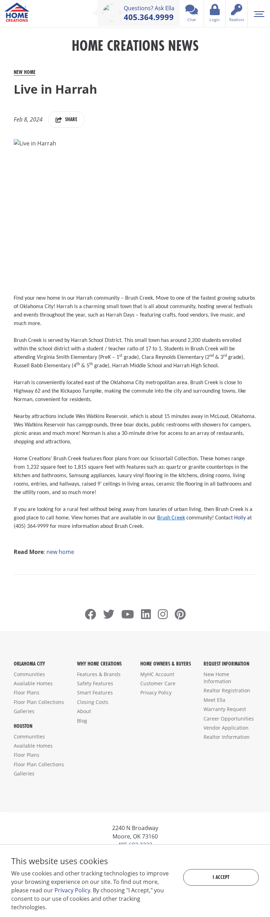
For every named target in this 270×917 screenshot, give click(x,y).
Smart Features (95, 692)
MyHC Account (157, 674)
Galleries (24, 711)
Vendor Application (226, 727)
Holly (240, 518)
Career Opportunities (229, 718)
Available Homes (33, 683)
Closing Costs (92, 702)
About (84, 711)
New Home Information (217, 678)
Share (70, 119)
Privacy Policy (156, 692)
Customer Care (157, 683)
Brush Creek (171, 518)
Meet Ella (214, 700)
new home (60, 552)
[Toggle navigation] (259, 13)
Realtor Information (227, 737)
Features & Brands (99, 674)
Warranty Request (225, 709)
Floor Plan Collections (39, 702)
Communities (29, 674)
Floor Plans (26, 692)
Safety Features (95, 683)
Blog (82, 720)
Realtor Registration (227, 690)
